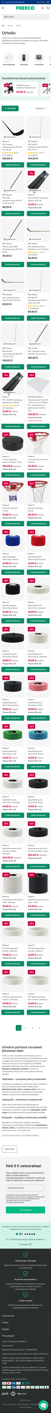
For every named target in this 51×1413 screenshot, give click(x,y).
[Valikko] (3, 8)
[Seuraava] (39, 1027)
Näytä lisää (9, 1149)
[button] (43, 1405)
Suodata (11, 108)
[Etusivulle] (25, 8)
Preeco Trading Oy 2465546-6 (14, 1341)
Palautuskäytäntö (23, 1404)
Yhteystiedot (34, 1404)
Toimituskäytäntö (26, 1407)
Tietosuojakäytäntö (8, 1404)
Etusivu (10, 25)
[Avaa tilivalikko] (42, 8)
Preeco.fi (28, 1400)
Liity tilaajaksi (25, 1210)
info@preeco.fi (7, 1345)
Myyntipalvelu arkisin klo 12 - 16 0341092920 (19, 1349)
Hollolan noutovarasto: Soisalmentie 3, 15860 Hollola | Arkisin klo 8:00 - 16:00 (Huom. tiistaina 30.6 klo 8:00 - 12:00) (23, 1360)
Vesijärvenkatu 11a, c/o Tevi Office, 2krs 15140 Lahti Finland (25, 1354)
